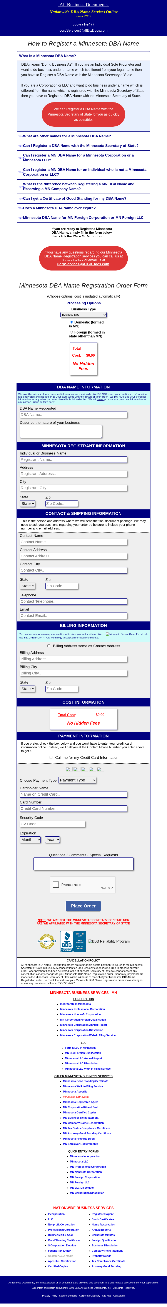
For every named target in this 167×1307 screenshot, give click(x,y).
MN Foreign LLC (80, 1182)
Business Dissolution (105, 1245)
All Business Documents (83, 4)
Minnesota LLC (79, 1161)
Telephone (28, 595)
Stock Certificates (103, 1219)
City (23, 482)
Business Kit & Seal (60, 1235)
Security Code (31, 818)
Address (26, 467)
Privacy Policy (49, 1295)
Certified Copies (58, 1266)
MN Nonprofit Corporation (86, 1172)
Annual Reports (101, 1229)
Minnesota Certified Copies (80, 1112)
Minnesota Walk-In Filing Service (83, 1086)
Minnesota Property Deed (79, 1138)
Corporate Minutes (103, 1235)
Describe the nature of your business (50, 422)
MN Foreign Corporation (85, 1177)
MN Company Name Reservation (83, 1123)
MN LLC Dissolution (82, 1187)
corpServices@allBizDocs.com (83, 30)
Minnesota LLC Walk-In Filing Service (88, 1068)
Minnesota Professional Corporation (82, 1009)
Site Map (106, 1295)
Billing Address (32, 653)
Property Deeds (101, 1256)
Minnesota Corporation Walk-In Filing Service (88, 1035)
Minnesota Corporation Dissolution (81, 1030)
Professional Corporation (63, 1229)
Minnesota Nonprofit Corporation (80, 1014)
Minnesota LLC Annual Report (83, 1058)
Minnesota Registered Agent (80, 1102)
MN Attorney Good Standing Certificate (87, 1133)
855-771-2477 (83, 24)
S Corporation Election (62, 1245)
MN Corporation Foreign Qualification (83, 1019)
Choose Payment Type (38, 780)
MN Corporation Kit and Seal (80, 1107)
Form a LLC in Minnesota (80, 1047)
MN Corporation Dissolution (87, 1193)
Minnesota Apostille (75, 1091)
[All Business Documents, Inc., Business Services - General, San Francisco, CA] (73, 951)
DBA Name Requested (38, 408)
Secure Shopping (68, 1295)
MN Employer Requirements (80, 1143)
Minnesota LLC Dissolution (81, 1063)
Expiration (28, 833)
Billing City (28, 667)
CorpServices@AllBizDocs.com (83, 264)
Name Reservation (103, 1224)
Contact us (119, 1295)
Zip (47, 497)
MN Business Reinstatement (81, 1117)
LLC (50, 1219)
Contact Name (31, 536)
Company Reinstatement (107, 1250)
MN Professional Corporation (88, 1166)
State (24, 497)
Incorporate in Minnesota (75, 1004)
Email (24, 609)
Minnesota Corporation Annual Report (83, 1024)
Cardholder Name (34, 788)
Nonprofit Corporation (61, 1224)
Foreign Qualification (104, 1240)
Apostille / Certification (62, 1261)
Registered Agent (103, 1214)
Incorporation (56, 1214)
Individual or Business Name (43, 453)
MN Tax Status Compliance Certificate (86, 1128)
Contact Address (33, 550)
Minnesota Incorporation (85, 1156)
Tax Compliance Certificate (108, 1261)
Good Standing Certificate (64, 1240)
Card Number (31, 802)
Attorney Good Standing (106, 1266)
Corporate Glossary (89, 1295)
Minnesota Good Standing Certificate (85, 1081)
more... (22, 136)
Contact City (30, 564)
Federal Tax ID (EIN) (60, 1250)
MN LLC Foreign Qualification (83, 1053)
